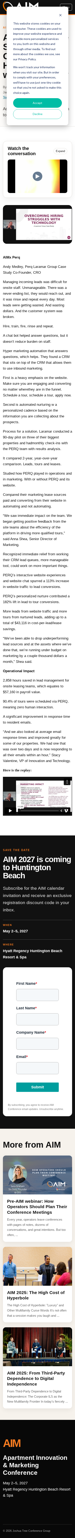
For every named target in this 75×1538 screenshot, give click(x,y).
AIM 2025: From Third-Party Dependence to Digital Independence (36, 1378)
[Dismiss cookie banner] (60, 15)
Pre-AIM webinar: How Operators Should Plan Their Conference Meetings (37, 1207)
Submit (37, 1087)
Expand (60, 151)
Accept (37, 103)
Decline (37, 114)
